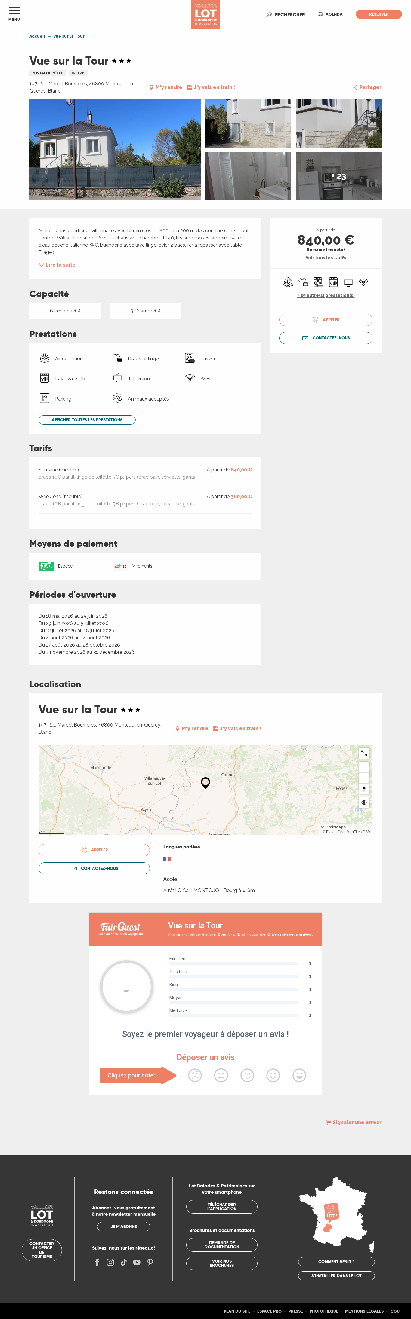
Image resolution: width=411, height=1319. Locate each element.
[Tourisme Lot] (205, 14)
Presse (296, 1311)
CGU (395, 1311)
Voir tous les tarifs (326, 257)
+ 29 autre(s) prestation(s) (326, 295)
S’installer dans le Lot (336, 1275)
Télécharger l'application (221, 1206)
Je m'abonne (123, 1226)
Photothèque (324, 1311)
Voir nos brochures (222, 1263)
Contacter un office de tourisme (41, 1250)
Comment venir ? (336, 1261)
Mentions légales (364, 1311)
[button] (290, 14)
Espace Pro (269, 1311)
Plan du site (237, 1311)
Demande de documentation (222, 1245)
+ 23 (338, 176)
